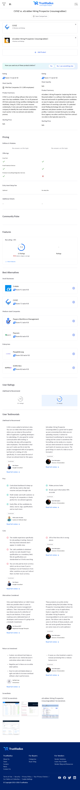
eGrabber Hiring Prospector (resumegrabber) (30, 39)
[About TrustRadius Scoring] (4, 78)
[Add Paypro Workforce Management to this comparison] (73, 321)
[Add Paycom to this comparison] (73, 335)
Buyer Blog (32, 762)
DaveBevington (56, 460)
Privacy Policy (26, 777)
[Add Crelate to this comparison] (73, 288)
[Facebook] (64, 777)
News (5, 767)
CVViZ (14, 26)
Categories (32, 759)
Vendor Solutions (60, 759)
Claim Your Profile (60, 762)
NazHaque (15, 465)
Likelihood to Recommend (11, 391)
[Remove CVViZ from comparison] (76, 24)
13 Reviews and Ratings (18, 28)
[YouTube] (59, 777)
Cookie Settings (27, 779)
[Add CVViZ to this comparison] (73, 302)
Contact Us (7, 769)
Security (17, 777)
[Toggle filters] (4, 4)
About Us (6, 759)
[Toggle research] (10, 4)
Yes (51, 66)
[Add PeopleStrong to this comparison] (73, 354)
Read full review (12, 472)
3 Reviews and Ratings (18, 41)
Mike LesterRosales (17, 517)
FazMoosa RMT (16, 626)
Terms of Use (7, 777)
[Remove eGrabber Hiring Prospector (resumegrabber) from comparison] (76, 38)
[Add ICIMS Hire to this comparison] (73, 367)
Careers (6, 764)
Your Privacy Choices (41, 777)
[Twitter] (69, 777)
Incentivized (11, 461)
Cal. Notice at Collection (11, 779)
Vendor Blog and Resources (63, 764)
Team (5, 762)
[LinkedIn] (74, 777)
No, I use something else (65, 66)
